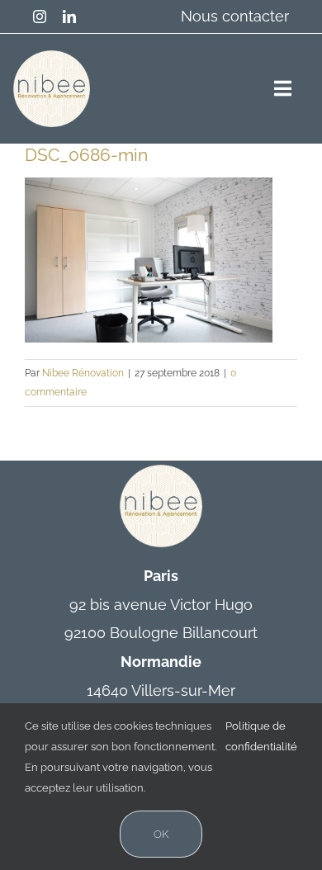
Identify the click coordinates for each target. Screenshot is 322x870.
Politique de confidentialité (261, 736)
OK (161, 834)
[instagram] (39, 16)
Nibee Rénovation (83, 373)
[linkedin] (69, 16)
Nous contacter (235, 16)
